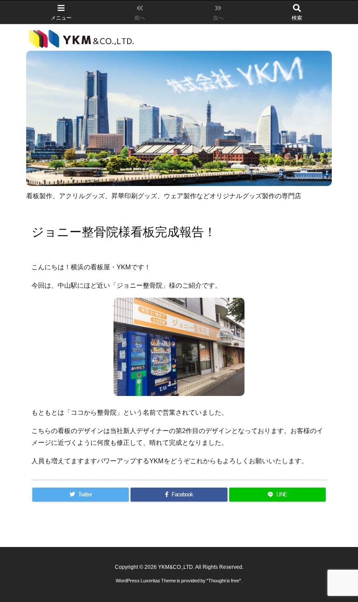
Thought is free (223, 580)
